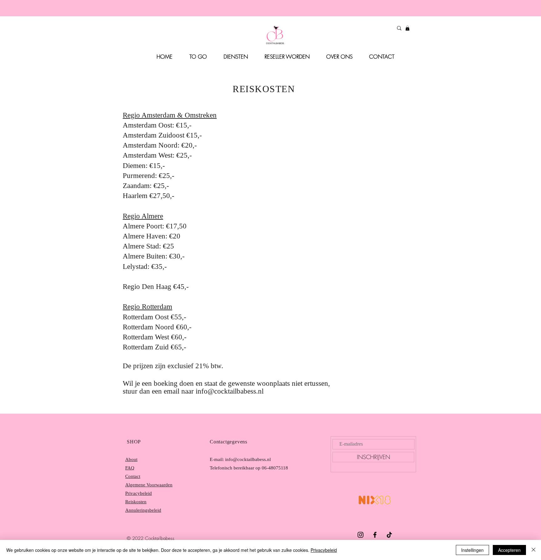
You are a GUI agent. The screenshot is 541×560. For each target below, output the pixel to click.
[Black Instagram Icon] (360, 535)
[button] (407, 28)
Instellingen (472, 550)
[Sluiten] (533, 550)
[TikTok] (389, 535)
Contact (132, 476)
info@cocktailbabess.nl (230, 391)
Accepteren (509, 550)
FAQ (129, 467)
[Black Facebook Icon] (375, 535)
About (131, 459)
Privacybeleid (324, 550)
